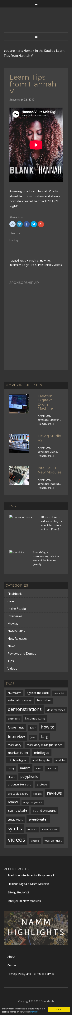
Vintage (35, 840)
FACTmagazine (35, 718)
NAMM (25, 768)
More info (34, 1011)
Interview (15, 265)
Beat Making (44, 700)
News (11, 646)
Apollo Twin (59, 693)
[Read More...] (46, 424)
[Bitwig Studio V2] (21, 446)
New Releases (17, 638)
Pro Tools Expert (18, 793)
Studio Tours (15, 819)
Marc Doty (14, 745)
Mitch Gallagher (17, 760)
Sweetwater (38, 819)
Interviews (14, 616)
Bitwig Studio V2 (49, 438)
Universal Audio (50, 829)
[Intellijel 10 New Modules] (21, 478)
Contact (12, 965)
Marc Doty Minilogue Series (45, 745)
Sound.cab (47, 1001)
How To (45, 260)
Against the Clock (38, 693)
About (11, 956)
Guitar (33, 727)
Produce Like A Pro (19, 784)
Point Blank (45, 265)
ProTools (42, 784)
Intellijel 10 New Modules (49, 470)
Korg (44, 736)
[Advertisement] (36, 322)
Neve (38, 768)
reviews (54, 793)
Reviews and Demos (21, 653)
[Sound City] (18, 559)
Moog (11, 768)
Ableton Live (14, 693)
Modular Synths (41, 760)
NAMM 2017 (16, 631)
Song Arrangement (32, 802)
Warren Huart (53, 840)
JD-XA (33, 737)
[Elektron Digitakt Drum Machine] (21, 406)
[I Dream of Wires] (22, 528)
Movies (12, 624)
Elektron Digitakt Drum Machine (45, 402)
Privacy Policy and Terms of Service (31, 973)
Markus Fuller (18, 752)
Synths (15, 829)
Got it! (58, 1009)
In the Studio (16, 609)
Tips (10, 661)
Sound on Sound (44, 810)
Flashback (14, 594)
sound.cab (36, 23)
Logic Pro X (29, 265)
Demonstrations (25, 709)
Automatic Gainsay (20, 700)
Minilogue (42, 752)
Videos (12, 668)
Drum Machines (56, 710)
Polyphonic (29, 776)
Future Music (16, 727)
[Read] (55, 529)
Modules (60, 760)
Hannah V (32, 260)
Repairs (37, 793)
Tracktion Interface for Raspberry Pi (31, 875)
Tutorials (32, 829)
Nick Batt (51, 768)
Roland (13, 802)
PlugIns (11, 777)
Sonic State (17, 810)
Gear (10, 601)
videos (58, 265)
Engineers (14, 718)
